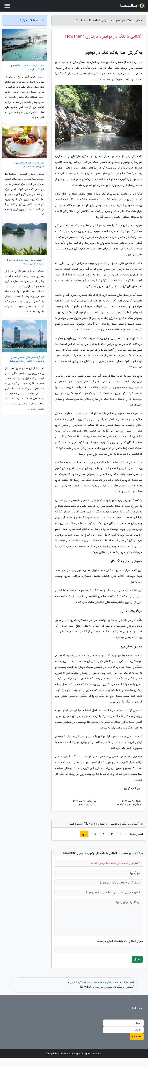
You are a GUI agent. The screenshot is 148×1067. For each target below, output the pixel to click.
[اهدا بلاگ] (132, 5)
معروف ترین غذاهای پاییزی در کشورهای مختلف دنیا (28, 165)
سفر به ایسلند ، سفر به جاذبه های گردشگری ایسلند (27, 67)
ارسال (137, 959)
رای (84, 834)
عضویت (136, 1036)
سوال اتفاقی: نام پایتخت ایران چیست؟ (120, 941)
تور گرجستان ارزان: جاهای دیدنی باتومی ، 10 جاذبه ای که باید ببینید (27, 359)
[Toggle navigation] (7, 5)
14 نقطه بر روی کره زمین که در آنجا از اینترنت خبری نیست (25, 262)
